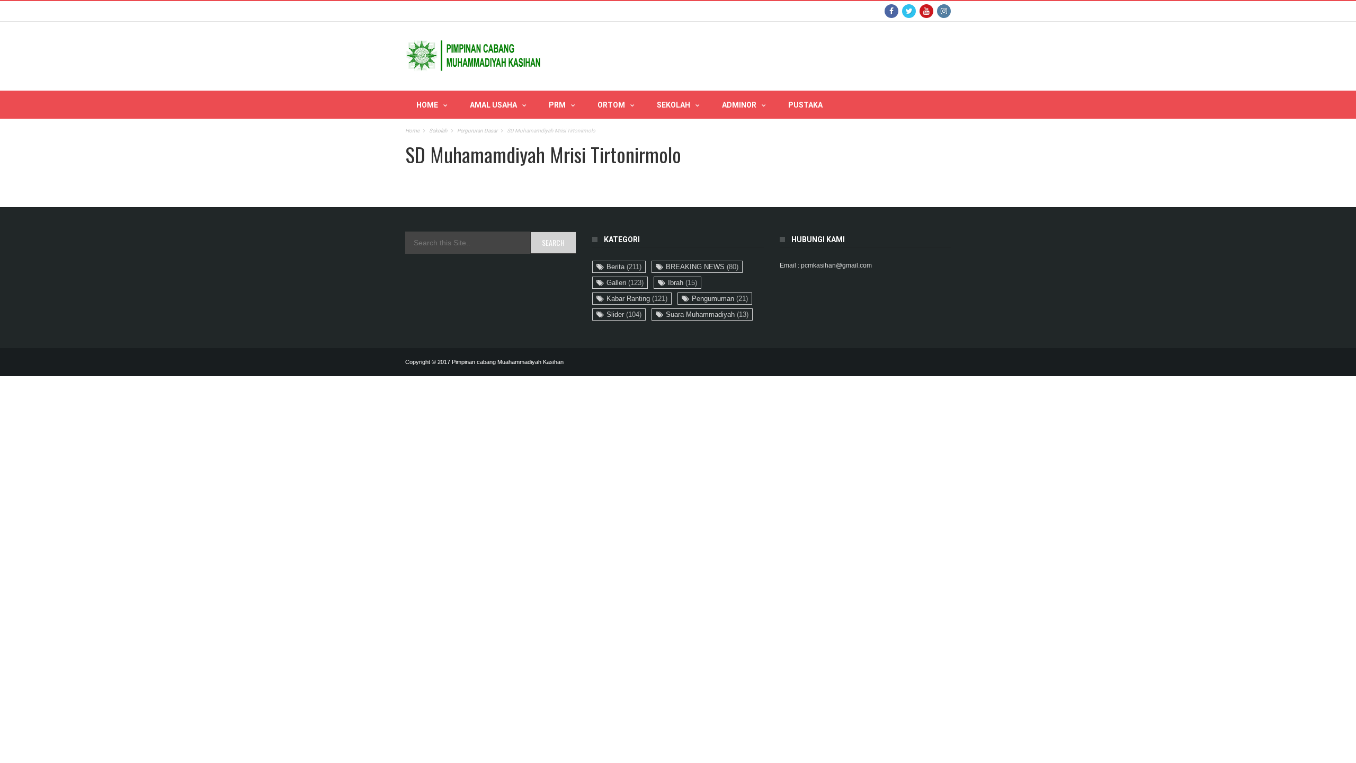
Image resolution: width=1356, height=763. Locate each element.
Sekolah (673, 105)
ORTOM (611, 105)
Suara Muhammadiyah (707, 314)
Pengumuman (720, 299)
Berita (623, 267)
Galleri (625, 283)
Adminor (739, 105)
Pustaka (805, 105)
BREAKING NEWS (702, 267)
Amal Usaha (493, 105)
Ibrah (682, 283)
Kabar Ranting (636, 299)
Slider (623, 314)
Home (427, 105)
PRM (557, 105)
